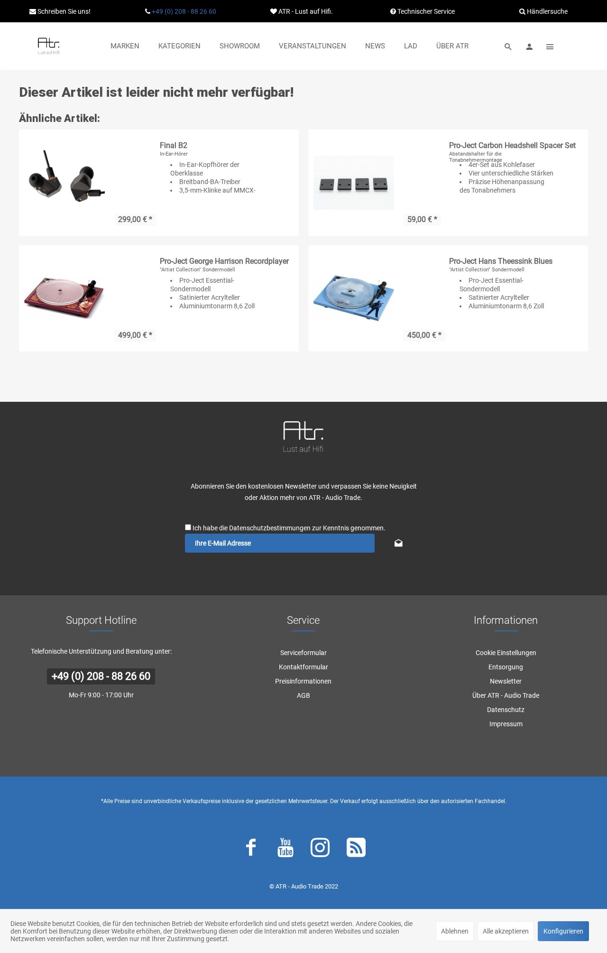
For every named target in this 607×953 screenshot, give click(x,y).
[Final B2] (64, 182)
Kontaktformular (303, 667)
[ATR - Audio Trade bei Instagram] (320, 849)
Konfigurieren (563, 931)
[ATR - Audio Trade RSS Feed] (356, 849)
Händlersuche (546, 11)
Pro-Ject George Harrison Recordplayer (224, 261)
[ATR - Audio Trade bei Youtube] (285, 849)
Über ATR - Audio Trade (505, 695)
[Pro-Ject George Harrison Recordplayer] (64, 298)
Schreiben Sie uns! (63, 11)
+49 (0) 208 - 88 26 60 (184, 11)
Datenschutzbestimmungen (270, 528)
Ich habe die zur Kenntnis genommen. (289, 528)
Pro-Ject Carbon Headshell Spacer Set (512, 145)
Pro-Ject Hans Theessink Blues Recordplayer (500, 262)
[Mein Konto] (529, 46)
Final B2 (173, 145)
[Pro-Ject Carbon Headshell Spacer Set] (353, 182)
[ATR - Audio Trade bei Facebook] (250, 849)
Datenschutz (505, 709)
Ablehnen (455, 931)
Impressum (506, 724)
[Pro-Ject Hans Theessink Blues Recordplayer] (353, 298)
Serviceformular (303, 653)
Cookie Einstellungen (506, 653)
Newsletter (506, 681)
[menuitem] (125, 46)
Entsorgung (505, 667)
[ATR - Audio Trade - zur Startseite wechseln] (48, 46)
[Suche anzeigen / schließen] (508, 46)
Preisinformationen (303, 681)
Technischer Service (425, 11)
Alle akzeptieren (506, 931)
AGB (303, 695)
